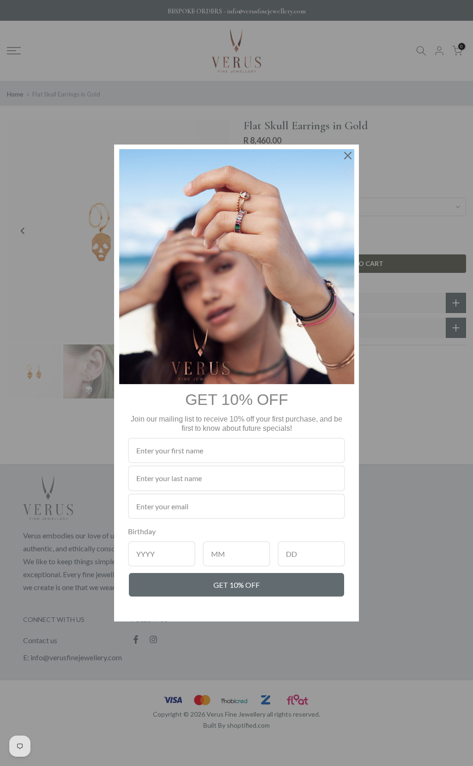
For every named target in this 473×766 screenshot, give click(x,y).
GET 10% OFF (236, 584)
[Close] (348, 156)
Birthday (142, 531)
